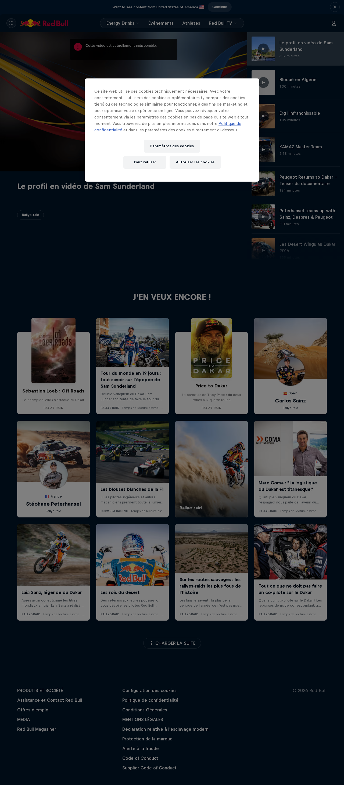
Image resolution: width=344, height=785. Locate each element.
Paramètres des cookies (172, 146)
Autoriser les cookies (195, 162)
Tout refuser (145, 162)
